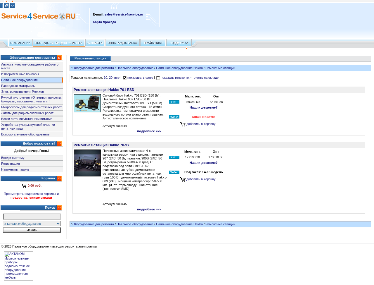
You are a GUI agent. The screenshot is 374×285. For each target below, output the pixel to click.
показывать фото (140, 77)
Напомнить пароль (15, 169)
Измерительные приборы (20, 74)
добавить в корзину (200, 124)
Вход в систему (13, 157)
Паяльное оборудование (19, 80)
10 (105, 77)
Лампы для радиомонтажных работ (27, 113)
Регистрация (10, 163)
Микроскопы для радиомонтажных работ (31, 107)
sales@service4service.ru (124, 14)
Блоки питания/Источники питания (26, 119)
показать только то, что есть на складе (190, 77)
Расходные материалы (18, 85)
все (117, 77)
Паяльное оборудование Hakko (179, 68)
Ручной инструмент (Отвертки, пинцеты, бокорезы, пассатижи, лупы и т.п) (31, 99)
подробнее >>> (149, 131)
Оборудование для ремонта (93, 68)
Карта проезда (104, 22)
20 (110, 77)
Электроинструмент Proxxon (22, 91)
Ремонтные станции (220, 68)
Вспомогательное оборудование (25, 134)
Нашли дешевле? (203, 107)
